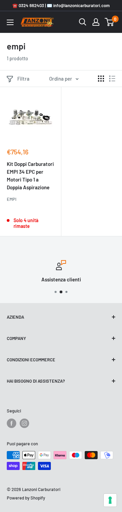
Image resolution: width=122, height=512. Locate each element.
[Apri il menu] (10, 22)
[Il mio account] (96, 22)
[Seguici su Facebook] (11, 423)
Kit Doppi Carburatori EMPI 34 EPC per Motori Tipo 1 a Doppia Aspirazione (30, 176)
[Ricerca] (82, 22)
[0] (109, 22)
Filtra (23, 79)
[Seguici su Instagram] (24, 423)
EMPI (11, 199)
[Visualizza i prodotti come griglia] (101, 79)
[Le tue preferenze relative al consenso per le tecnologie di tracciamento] (110, 500)
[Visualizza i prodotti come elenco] (112, 79)
